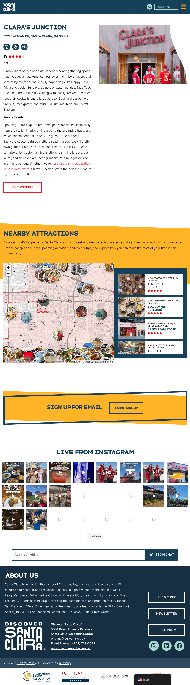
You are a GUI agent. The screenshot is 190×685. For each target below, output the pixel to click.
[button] (88, 289)
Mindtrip (65, 663)
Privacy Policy (26, 663)
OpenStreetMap (93, 361)
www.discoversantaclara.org (71, 648)
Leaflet (77, 361)
